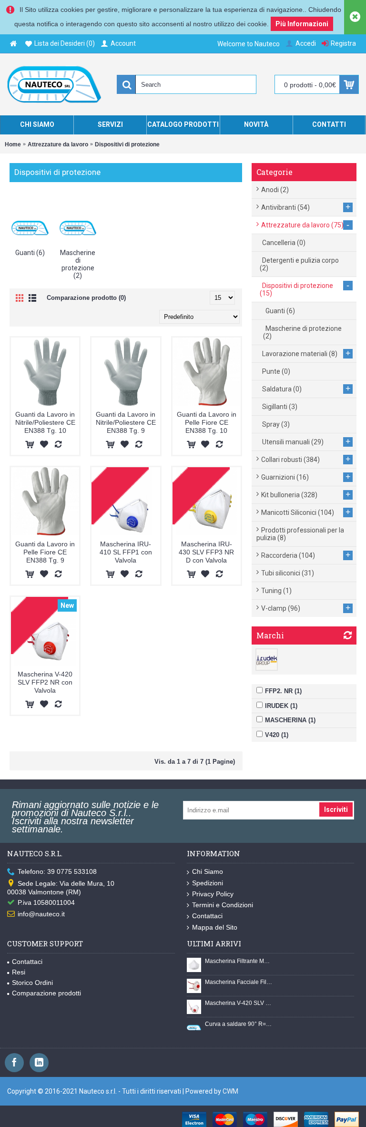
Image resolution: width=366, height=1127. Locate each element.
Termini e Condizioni (222, 905)
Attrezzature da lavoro (58, 144)
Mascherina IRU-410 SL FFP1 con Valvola (126, 552)
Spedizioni (207, 883)
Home (13, 144)
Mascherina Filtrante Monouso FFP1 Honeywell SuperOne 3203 (239, 961)
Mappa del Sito (214, 927)
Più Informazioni (301, 24)
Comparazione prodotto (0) (86, 297)
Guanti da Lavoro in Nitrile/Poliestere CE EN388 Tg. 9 (126, 422)
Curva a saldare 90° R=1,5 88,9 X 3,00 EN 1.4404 (239, 1024)
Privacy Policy (213, 894)
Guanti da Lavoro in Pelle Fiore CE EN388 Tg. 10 (206, 422)
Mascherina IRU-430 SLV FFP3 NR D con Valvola (206, 552)
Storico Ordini (32, 982)
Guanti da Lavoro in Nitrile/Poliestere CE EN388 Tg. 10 (45, 422)
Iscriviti (336, 809)
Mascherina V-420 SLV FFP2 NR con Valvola (45, 682)
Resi (18, 972)
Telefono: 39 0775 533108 (57, 871)
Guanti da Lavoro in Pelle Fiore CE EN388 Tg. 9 (45, 552)
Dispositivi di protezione (127, 144)
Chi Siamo (207, 871)
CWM (230, 1091)
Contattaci (207, 916)
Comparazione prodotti (46, 993)
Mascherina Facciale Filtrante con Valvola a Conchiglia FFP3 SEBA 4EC (239, 982)
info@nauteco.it (41, 914)
